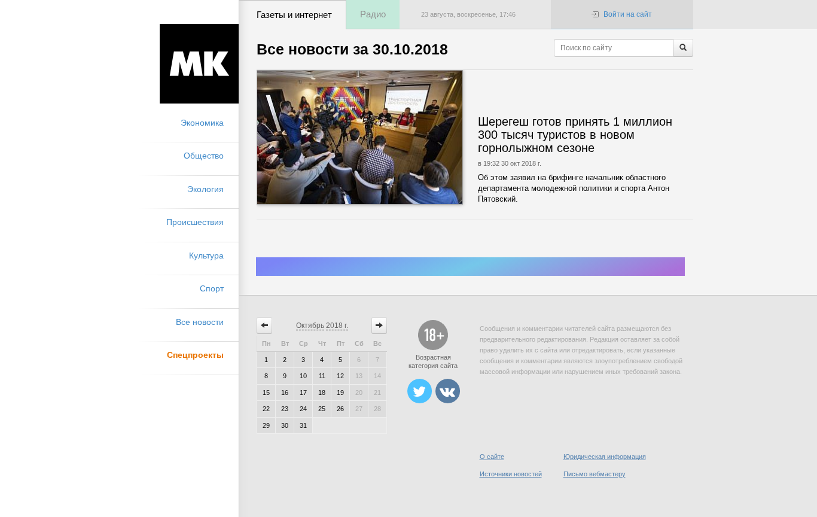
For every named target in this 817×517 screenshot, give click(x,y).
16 (284, 392)
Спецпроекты (195, 355)
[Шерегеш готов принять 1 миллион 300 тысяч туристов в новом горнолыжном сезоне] (396, 137)
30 (284, 425)
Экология (205, 189)
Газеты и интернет (294, 15)
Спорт (212, 288)
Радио (373, 14)
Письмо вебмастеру (594, 474)
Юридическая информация (604, 456)
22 (266, 408)
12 (340, 375)
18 (321, 392)
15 (266, 392)
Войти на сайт (627, 14)
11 (322, 375)
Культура (206, 255)
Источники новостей (511, 474)
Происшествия (195, 222)
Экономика (202, 122)
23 (284, 408)
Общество (204, 155)
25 (321, 408)
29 (266, 425)
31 (303, 425)
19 (340, 392)
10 (303, 375)
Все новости (200, 322)
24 (303, 408)
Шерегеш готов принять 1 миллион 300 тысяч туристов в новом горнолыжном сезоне (575, 134)
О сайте (492, 456)
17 (303, 392)
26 (340, 408)
